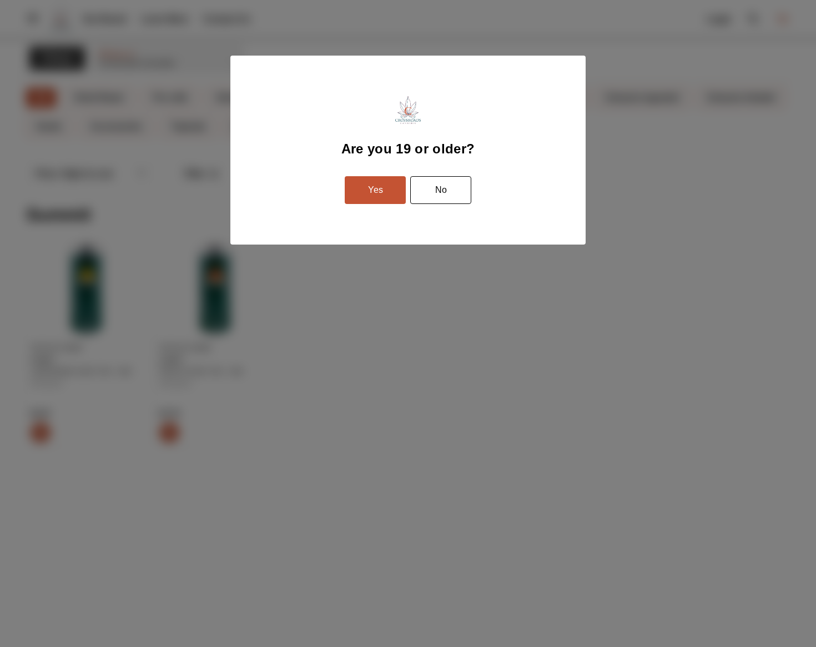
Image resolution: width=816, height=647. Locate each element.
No (441, 190)
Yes (375, 190)
